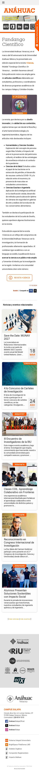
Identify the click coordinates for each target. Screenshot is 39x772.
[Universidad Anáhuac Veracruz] (20, 698)
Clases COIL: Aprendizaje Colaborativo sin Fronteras (19, 491)
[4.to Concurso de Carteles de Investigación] (19, 374)
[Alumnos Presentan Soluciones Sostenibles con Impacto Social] (19, 576)
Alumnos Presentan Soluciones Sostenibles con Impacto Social (17, 593)
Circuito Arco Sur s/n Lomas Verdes (17, 713)
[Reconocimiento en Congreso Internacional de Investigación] (19, 525)
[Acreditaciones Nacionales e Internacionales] (19, 670)
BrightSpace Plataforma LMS (19, 745)
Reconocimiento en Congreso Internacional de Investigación (19, 542)
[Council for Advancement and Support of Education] (19, 661)
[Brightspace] (19, 27)
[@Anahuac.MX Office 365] (13, 27)
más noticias (14, 619)
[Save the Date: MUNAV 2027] (19, 321)
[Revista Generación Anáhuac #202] (19, 18)
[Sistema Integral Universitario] (6, 27)
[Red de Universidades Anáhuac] (19, 641)
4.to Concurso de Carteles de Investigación (19, 390)
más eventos (25, 619)
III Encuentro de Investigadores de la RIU (17, 440)
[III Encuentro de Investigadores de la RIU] (19, 424)
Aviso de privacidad (19, 768)
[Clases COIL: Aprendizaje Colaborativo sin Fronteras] (19, 474)
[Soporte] (33, 27)
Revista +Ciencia (22, 278)
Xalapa (14, 725)
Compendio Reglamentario (18, 753)
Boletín (15, 291)
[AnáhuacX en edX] (19, 680)
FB (31, 291)
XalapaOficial (16, 721)
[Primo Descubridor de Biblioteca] (26, 27)
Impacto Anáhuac (15, 757)
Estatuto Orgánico (15, 749)
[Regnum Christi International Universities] (19, 651)
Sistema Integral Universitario (20, 740)
